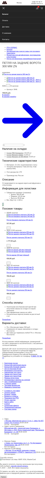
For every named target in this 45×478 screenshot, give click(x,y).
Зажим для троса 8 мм (12, 376)
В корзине (9, 97)
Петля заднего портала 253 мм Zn (19, 290)
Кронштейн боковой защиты (14, 367)
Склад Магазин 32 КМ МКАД (17, 157)
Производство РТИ (11, 398)
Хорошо (3, 477)
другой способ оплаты (19, 466)
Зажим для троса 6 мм (12, 374)
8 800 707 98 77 (37, 2)
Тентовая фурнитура (12, 385)
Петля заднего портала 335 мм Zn (19, 272)
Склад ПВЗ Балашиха (15, 153)
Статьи (7, 404)
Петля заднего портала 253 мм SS (19, 237)
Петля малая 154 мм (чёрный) (18, 255)
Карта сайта (8, 402)
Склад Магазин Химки (15, 155)
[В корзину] (25, 225)
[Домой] (4, 2)
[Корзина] (42, 8)
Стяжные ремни (10, 383)
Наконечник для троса (12, 372)
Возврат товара (10, 394)
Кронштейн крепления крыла (15, 365)
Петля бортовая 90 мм (12, 369)
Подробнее (6, 319)
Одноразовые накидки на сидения (17, 380)
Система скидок (10, 409)
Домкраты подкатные (12, 387)
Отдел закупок (10, 400)
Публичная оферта (11, 405)
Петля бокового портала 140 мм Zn (20, 220)
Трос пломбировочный (12, 382)
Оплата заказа (9, 392)
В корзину (6, 95)
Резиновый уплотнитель (13, 370)
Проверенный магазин (12, 407)
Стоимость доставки (12, 391)
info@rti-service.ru (37, 3)
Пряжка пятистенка (11, 378)
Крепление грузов (11, 363)
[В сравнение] (8, 85)
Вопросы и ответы (11, 396)
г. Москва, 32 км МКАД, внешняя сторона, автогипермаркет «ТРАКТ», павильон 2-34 (20, 451)
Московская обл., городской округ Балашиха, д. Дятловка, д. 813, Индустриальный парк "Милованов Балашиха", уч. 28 (24, 430)
